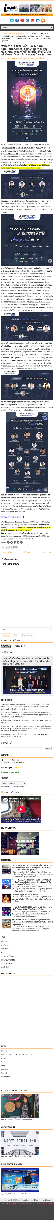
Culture (4, 1062)
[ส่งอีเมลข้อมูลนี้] (7, 547)
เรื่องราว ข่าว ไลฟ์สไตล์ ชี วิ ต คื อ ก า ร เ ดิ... (17, 1054)
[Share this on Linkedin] (21, 542)
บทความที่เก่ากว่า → (45, 552)
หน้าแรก (27, 552)
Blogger (48, 1200)
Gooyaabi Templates (18, 1203)
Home (4, 34)
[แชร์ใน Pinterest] (16, 547)
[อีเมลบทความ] (3, 547)
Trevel (4, 1073)
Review (4, 941)
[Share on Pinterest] (18, 542)
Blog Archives (27, 635)
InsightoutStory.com (25, 1200)
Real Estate (5, 1077)
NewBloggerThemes (46, 1203)
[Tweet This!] (11, 542)
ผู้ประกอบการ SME (8, 960)
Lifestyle (4, 1069)
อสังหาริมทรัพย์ (6, 964)
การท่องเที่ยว (5, 949)
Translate (20, 787)
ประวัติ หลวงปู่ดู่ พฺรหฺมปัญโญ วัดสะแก (25, 894)
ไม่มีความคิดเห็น (36, 58)
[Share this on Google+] (15, 542)
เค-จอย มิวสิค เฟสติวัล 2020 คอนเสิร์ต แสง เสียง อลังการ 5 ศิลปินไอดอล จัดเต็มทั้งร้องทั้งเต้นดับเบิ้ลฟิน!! (32, 908)
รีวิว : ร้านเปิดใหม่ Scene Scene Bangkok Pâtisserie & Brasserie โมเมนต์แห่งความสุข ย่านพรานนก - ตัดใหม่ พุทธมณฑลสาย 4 (32, 922)
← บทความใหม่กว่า (8, 552)
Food (3, 1066)
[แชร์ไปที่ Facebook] (14, 547)
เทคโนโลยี (27, 34)
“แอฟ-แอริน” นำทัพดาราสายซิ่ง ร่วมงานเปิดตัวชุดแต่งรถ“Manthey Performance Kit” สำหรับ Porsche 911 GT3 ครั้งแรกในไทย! (26, 661)
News (3, 1058)
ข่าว (2, 953)
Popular (6, 635)
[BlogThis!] (9, 547)
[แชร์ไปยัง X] (12, 547)
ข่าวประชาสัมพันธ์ (15, 34)
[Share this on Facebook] (8, 542)
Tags (15, 635)
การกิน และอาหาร (7, 945)
